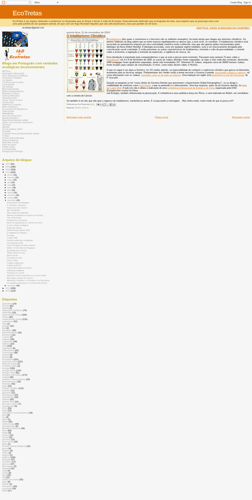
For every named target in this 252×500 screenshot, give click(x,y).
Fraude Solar (12, 238)
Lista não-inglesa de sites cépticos (21, 245)
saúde (5, 473)
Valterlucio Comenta (11, 104)
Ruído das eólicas (14, 228)
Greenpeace (8, 395)
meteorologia (8, 424)
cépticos (6, 344)
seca (4, 475)
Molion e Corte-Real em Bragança (21, 248)
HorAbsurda (8, 102)
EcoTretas (27, 13)
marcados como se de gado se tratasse (161, 75)
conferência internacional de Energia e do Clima (191, 88)
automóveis (7, 321)
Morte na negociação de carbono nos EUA (24, 223)
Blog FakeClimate (10, 89)
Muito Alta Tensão (10, 142)
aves (4, 324)
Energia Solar (8, 373)
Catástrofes (7, 341)
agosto (10, 193)
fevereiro (11, 177)
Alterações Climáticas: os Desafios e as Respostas (28, 280)
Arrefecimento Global (12, 319)
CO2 (4, 346)
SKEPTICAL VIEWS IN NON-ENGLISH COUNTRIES (223, 28)
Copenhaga (7, 352)
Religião (6, 468)
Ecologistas (7, 359)
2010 (8, 172)
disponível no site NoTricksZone (228, 75)
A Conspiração (9, 149)
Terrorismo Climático (11, 78)
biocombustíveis (9, 332)
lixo (3, 417)
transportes (7, 486)
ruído (4, 471)
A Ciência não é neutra (12, 82)
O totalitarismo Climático (86, 36)
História (78, 108)
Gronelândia (8, 397)
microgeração (8, 426)
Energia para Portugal (12, 151)
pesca (5, 448)
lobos (4, 419)
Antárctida (7, 312)
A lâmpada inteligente (15, 270)
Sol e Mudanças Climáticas (15, 76)
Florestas (6, 384)
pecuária (6, 439)
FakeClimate (8, 111)
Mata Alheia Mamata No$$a (15, 120)
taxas (4, 482)
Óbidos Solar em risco (16, 253)
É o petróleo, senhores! (16, 205)
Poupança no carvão (15, 273)
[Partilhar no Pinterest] (114, 104)
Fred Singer (145, 85)
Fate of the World (14, 218)
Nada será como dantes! (17, 208)
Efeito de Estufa (9, 364)
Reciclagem (7, 466)
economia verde (9, 361)
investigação (8, 406)
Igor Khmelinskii (13, 210)
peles (4, 444)
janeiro (10, 175)
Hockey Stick (8, 401)
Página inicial (161, 117)
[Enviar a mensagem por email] (101, 104)
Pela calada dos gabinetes (18, 213)
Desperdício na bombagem (18, 203)
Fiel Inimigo (7, 87)
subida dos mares (10, 479)
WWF (4, 491)
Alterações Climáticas (12, 310)
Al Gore (5, 306)
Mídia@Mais (8, 113)
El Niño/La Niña (9, 366)
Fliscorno (6, 125)
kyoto (4, 410)
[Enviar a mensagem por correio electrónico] (97, 104)
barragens (7, 330)
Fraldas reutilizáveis (15, 263)
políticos (85, 108)
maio (9, 185)
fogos (4, 386)
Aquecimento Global (11, 315)
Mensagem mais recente (79, 117)
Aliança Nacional (10, 140)
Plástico (6, 450)
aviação (6, 326)
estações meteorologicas (14, 379)
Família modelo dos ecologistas (20, 240)
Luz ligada (7, 80)
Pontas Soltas (8, 147)
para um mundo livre (11, 116)
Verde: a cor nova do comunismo (17, 122)
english (5, 377)
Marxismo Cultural (10, 93)
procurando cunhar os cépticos (230, 72)
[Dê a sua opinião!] (104, 104)
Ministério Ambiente (11, 428)
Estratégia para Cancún (17, 250)
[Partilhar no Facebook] (111, 104)
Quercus (6, 464)
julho (9, 190)
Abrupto (6, 127)
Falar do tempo (9, 145)
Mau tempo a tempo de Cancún (20, 278)
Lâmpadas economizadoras (15, 413)
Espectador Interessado (13, 73)
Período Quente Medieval (14, 446)
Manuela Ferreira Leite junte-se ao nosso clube (26, 275)
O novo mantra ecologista (17, 225)
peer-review (7, 442)
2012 (8, 291)
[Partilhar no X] (108, 104)
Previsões (6, 462)
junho (9, 188)
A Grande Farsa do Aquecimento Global (20, 133)
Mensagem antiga (241, 117)
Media (5, 422)
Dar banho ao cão (14, 258)
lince (4, 415)
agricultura (7, 304)
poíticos (5, 455)
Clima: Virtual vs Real (12, 100)
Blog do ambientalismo (13, 91)
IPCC (4, 408)
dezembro (11, 286)
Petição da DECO (14, 265)
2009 (8, 169)
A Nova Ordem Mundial (13, 138)
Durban (5, 357)
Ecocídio (6, 131)
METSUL (6, 71)
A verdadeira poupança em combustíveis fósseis (27, 283)
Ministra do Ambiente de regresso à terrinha (25, 215)
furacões (6, 390)
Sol (3, 477)
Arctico (5, 317)
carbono (6, 339)
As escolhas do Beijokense (14, 109)
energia (5, 368)
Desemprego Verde (15, 243)
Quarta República (10, 118)
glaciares (6, 393)
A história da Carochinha (17, 220)
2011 (8, 288)
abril (9, 182)
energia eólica (9, 370)
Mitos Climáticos (9, 107)
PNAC (5, 453)
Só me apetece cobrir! (12, 129)
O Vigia (5, 136)
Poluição (6, 459)
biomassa (6, 335)
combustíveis (8, 350)
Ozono (5, 437)
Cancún (6, 337)
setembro (11, 195)
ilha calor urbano (10, 404)
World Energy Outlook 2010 (18, 230)
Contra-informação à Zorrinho (19, 268)
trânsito (5, 484)
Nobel (5, 433)
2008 (8, 167)
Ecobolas (11, 235)
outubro (10, 198)
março (10, 180)
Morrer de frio (12, 255)
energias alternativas (12, 375)
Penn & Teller (12, 260)
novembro (11, 200)
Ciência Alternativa (11, 96)
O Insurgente (8, 84)
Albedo (5, 308)
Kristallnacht (113, 59)
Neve (4, 430)
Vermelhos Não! (9, 98)
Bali (4, 328)
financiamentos (9, 381)
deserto (5, 355)
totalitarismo (115, 39)
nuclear (5, 435)
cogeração (7, 348)
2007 (8, 164)
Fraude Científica (10, 388)
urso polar (7, 488)
